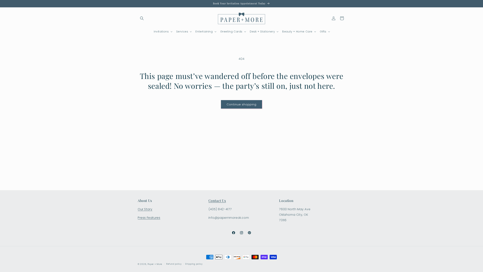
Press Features (149, 218)
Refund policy (174, 263)
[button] (142, 18)
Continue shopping (241, 104)
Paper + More (155, 264)
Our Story (145, 209)
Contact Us (217, 200)
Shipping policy (194, 263)
